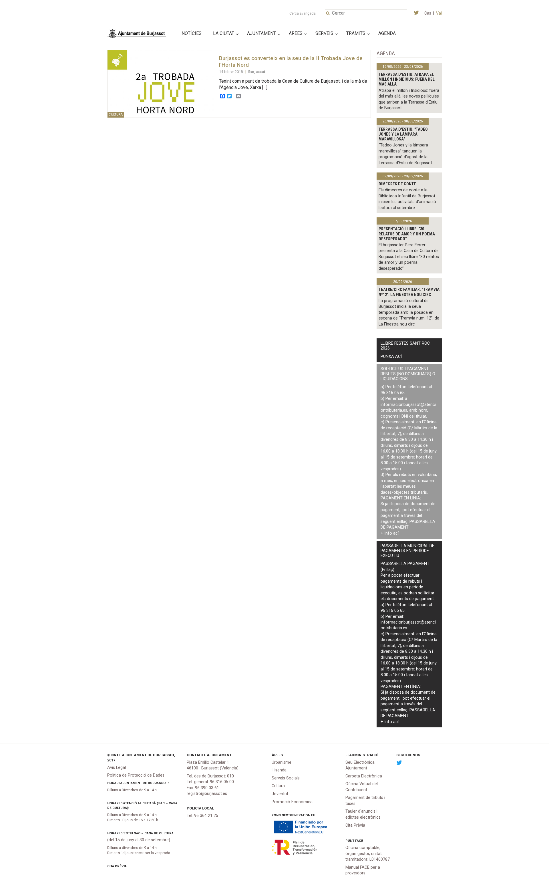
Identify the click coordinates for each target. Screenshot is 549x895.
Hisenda (279, 770)
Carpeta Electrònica (363, 776)
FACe (359, 841)
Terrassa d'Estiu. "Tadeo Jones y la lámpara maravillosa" (403, 134)
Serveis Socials (286, 778)
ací (396, 533)
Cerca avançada (302, 13)
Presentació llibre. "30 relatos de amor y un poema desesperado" (407, 234)
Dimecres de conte (397, 184)
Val (439, 13)
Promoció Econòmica (292, 801)
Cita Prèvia (117, 866)
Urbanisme (281, 762)
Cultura (278, 785)
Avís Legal (116, 767)
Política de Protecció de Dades (135, 775)
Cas (427, 13)
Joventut (280, 793)
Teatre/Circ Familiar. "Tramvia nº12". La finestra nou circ (409, 292)
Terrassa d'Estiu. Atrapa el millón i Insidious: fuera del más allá (407, 79)
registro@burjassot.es (207, 793)
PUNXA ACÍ (391, 356)
